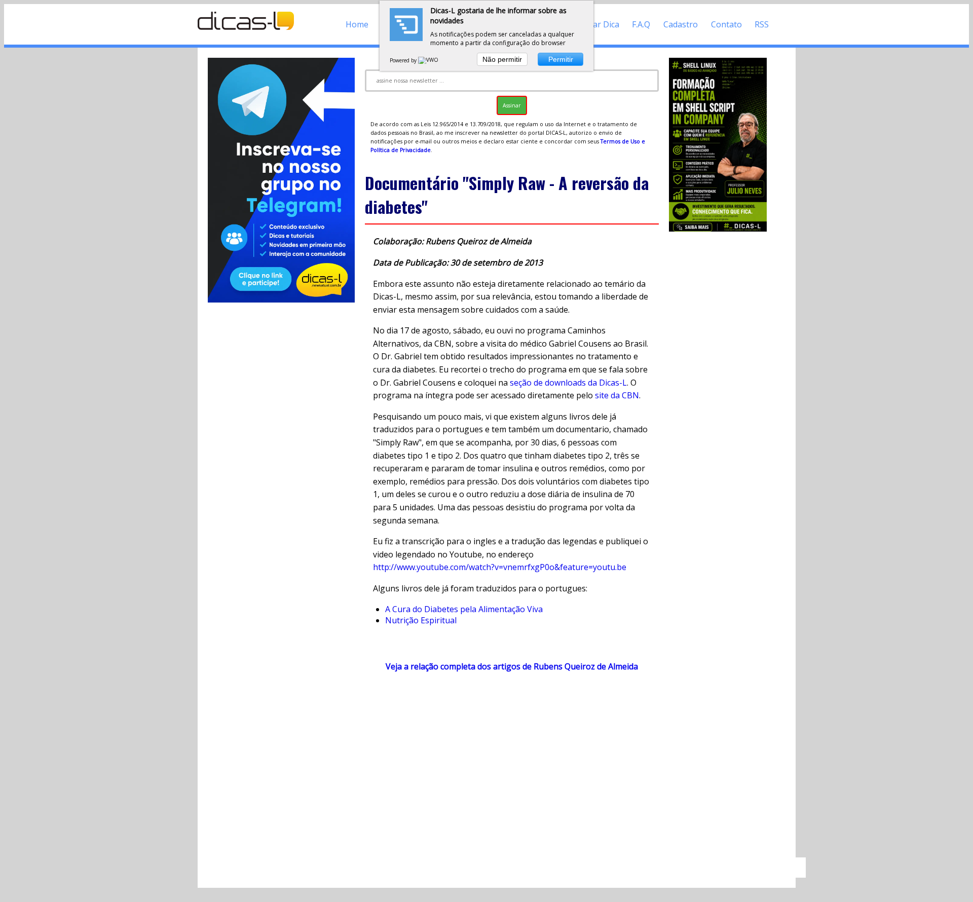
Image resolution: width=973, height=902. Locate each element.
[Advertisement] (512, 769)
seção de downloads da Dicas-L (568, 382)
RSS (762, 24)
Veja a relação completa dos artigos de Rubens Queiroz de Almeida (512, 666)
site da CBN (617, 395)
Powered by (404, 60)
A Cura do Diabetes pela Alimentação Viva (464, 609)
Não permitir (502, 59)
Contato (726, 24)
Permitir (560, 59)
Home (357, 24)
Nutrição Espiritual (421, 620)
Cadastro (680, 24)
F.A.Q (641, 24)
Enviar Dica (598, 24)
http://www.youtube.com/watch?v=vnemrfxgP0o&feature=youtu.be (499, 567)
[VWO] (428, 60)
